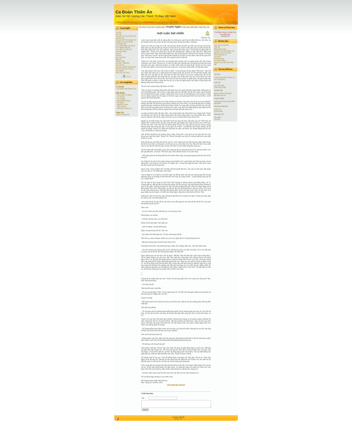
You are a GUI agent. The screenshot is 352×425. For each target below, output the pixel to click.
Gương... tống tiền (122, 63)
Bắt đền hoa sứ (220, 95)
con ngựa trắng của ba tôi (125, 46)
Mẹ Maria (120, 103)
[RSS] (117, 418)
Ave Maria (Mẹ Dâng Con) (126, 89)
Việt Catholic (121, 106)
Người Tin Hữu (122, 105)
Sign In (233, 22)
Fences (118, 55)
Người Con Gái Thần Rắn (223, 62)
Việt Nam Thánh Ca (124, 108)
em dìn (118, 53)
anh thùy (217, 57)
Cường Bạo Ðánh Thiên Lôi (224, 77)
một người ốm (172, 385)
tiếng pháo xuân (220, 49)
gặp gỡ (118, 59)
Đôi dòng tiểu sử (220, 55)
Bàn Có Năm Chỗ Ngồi (222, 93)
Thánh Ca (119, 22)
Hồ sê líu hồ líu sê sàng (124, 69)
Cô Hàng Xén (121, 44)
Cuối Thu (217, 109)
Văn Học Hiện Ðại (190, 27)
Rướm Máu (218, 111)
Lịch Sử (150, 27)
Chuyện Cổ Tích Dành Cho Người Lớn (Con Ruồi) (126, 41)
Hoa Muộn (120, 71)
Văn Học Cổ (204, 27)
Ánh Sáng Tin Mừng (124, 95)
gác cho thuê (121, 57)
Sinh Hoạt (158, 22)
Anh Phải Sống (220, 61)
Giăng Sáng (120, 61)
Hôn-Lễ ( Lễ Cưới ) (123, 73)
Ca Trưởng (121, 99)
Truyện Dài (159, 27)
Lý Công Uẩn (219, 85)
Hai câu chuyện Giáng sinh (126, 67)
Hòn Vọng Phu (219, 79)
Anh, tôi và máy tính (221, 45)
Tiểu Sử (217, 47)
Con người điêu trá (123, 48)
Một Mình (217, 103)
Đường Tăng (219, 59)
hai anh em (120, 65)
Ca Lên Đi (120, 97)
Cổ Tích (142, 27)
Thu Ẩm (217, 119)
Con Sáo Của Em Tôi (124, 50)
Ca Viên (175, 22)
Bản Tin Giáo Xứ (123, 115)
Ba (215, 64)
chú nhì (118, 34)
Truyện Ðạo (129, 22)
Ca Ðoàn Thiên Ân (134, 12)
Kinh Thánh (139, 22)
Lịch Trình (166, 22)
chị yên (118, 32)
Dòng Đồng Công (123, 101)
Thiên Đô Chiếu (220, 87)
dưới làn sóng (121, 51)
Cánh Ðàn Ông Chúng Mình (224, 101)
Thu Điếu (217, 117)
